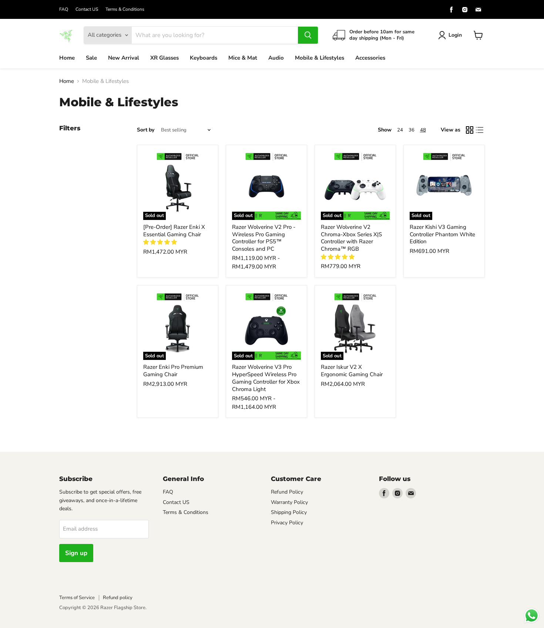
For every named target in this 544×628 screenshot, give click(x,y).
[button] (160, 242)
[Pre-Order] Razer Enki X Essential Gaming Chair (174, 230)
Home (67, 57)
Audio (276, 57)
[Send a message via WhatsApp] (531, 615)
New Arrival (123, 57)
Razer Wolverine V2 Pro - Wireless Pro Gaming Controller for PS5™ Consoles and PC (263, 238)
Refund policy (117, 597)
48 (423, 130)
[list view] (480, 130)
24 (400, 130)
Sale (91, 57)
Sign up (76, 553)
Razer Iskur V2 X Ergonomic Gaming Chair (352, 370)
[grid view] (469, 130)
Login (455, 35)
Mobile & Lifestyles (319, 57)
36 (411, 130)
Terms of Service (77, 597)
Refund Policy (287, 491)
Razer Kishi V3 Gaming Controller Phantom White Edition (442, 234)
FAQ (63, 9)
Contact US (86, 9)
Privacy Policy (287, 522)
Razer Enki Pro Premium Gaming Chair (173, 370)
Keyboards (203, 57)
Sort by (145, 130)
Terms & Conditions (124, 9)
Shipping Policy (289, 512)
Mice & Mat (242, 57)
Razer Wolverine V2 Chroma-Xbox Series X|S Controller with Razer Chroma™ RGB (351, 238)
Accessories (370, 57)
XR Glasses (164, 57)
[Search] (308, 35)
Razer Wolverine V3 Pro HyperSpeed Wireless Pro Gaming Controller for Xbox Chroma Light (266, 377)
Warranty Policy (289, 502)
